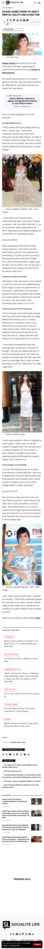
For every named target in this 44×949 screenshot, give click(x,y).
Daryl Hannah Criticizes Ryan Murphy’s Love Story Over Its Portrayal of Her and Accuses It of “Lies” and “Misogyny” (15, 827)
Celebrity (13, 742)
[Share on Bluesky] (24, 20)
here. (38, 618)
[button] (37, 944)
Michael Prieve (8, 28)
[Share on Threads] (20, 20)
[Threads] (21, 754)
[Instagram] (14, 754)
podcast (10, 72)
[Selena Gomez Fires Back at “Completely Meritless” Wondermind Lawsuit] (36, 801)
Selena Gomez (9, 63)
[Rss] (28, 754)
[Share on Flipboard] (14, 20)
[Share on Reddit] (17, 20)
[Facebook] (3, 754)
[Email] (27, 20)
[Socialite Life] (15, 2)
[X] (6, 754)
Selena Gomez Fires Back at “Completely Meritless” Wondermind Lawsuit (14, 801)
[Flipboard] (17, 754)
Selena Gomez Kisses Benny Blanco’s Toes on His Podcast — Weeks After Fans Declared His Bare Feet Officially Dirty (16, 839)
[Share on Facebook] (7, 20)
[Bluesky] (24, 754)
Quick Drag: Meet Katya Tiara (13, 771)
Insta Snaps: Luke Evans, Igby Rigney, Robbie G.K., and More (22, 781)
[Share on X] (10, 20)
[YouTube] (10, 754)
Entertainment (7, 7)
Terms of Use (14, 945)
